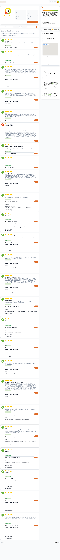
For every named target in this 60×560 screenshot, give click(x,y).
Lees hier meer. (48, 94)
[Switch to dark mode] (52, 1)
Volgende (56, 542)
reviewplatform (54, 83)
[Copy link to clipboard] (50, 1)
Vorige (3, 542)
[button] (50, 97)
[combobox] (16, 26)
